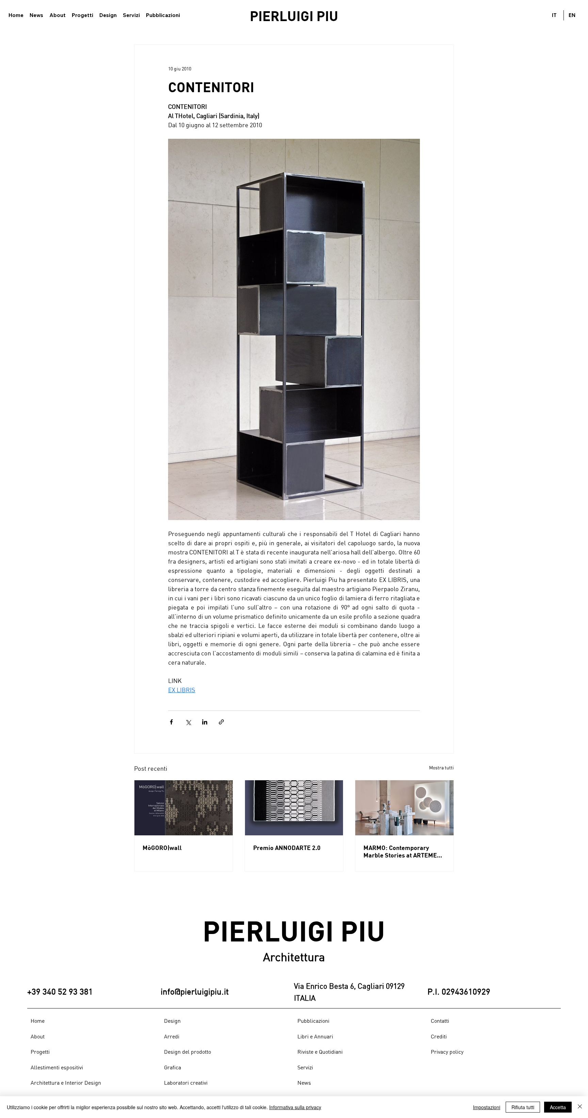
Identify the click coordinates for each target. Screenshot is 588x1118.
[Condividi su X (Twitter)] (188, 722)
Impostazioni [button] (486, 1107)
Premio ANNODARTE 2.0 (287, 847)
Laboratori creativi (186, 1082)
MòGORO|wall (162, 847)
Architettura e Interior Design (66, 1082)
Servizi (305, 1067)
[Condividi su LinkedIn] (204, 722)
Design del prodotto (187, 1051)
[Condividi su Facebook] (171, 722)
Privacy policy (447, 1051)
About (38, 1036)
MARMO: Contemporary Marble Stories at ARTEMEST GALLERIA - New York (403, 851)
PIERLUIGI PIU (294, 15)
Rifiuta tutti (522, 1107)
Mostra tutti (441, 767)
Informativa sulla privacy (295, 1107)
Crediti (439, 1036)
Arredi (171, 1036)
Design (172, 1020)
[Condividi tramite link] (221, 722)
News (304, 1082)
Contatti (440, 1020)
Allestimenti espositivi (57, 1067)
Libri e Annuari (315, 1036)
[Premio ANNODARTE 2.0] (294, 807)
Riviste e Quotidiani (320, 1051)
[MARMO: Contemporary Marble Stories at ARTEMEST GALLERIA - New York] (404, 807)
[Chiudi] (580, 1107)
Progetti (40, 1051)
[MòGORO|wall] (183, 807)
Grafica (172, 1067)
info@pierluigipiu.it (195, 991)
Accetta (558, 1107)
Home (38, 1020)
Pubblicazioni (313, 1020)
